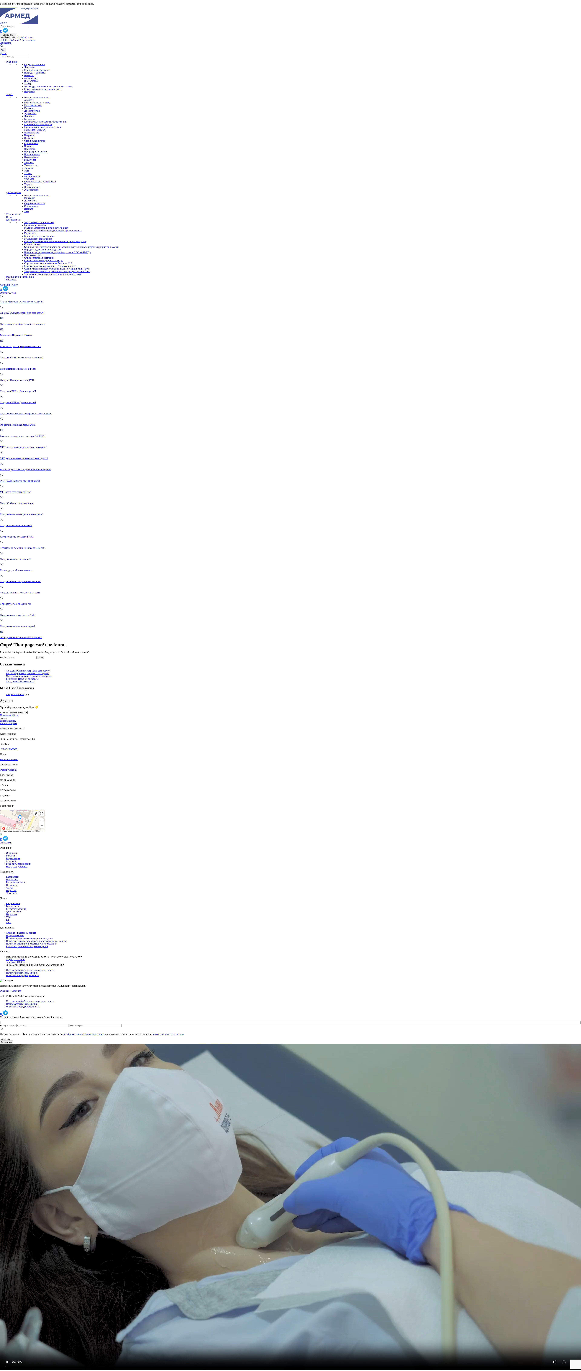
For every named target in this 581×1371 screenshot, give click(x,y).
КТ (7, 919)
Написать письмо (9, 759)
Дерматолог (30, 113)
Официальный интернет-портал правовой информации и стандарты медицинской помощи (71, 247)
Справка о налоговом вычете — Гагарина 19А (48, 263)
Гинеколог (29, 108)
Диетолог (29, 116)
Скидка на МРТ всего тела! (20, 681)
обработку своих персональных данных (84, 1034)
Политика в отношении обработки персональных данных (36, 941)
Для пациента (13, 219)
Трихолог (29, 168)
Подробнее (15, 991)
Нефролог (29, 138)
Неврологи (11, 885)
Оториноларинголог (34, 140)
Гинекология (12, 906)
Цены (9, 217)
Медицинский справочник (20, 277)
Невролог (29, 135)
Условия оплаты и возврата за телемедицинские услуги (53, 274)
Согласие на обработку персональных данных (30, 970)
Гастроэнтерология (16, 909)
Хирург (28, 184)
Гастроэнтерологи (15, 882)
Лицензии (29, 67)
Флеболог (29, 179)
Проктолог (29, 149)
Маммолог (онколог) (35, 130)
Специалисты (13, 214)
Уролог (28, 173)
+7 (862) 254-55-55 (9, 40)
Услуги (9, 94)
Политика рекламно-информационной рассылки (31, 943)
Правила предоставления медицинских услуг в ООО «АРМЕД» (57, 252)
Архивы (4, 712)
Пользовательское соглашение (21, 972)
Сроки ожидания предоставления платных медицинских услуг (56, 268)
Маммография (31, 132)
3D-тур (27, 83)
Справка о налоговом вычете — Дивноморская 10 (50, 266)
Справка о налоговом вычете (21, 932)
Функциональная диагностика (40, 181)
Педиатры (11, 890)
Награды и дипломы (34, 72)
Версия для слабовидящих (8, 36)
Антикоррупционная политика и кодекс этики (48, 86)
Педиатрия (11, 914)
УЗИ (26, 170)
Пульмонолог (31, 157)
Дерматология (13, 911)
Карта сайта (30, 233)
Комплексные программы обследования (45, 121)
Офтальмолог (31, 143)
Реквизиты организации (36, 70)
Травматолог (30, 165)
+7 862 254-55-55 (8, 749)
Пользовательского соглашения (167, 1034)
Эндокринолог (31, 187)
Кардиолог (29, 119)
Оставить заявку (8, 769)
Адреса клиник (27, 40)
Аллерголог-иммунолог (36, 97)
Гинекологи (12, 879)
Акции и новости (15, 694)
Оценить (4, 991)
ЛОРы (9, 887)
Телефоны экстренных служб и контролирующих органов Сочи (57, 271)
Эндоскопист (31, 189)
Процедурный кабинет (36, 151)
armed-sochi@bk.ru (15, 962)
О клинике (11, 61)
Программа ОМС (33, 255)
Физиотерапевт (32, 176)
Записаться (5, 42)
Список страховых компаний (39, 258)
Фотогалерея (30, 78)
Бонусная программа (35, 225)
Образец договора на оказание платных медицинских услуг (55, 241)
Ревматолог (30, 160)
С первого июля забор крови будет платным (29, 676)
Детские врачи (13, 192)
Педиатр (28, 146)
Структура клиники (34, 64)
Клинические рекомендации (39, 236)
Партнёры (29, 91)
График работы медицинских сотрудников (46, 228)
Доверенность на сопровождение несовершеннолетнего (53, 230)
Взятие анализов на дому (37, 102)
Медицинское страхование (38, 238)
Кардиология (13, 903)
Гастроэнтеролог (33, 105)
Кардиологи (12, 877)
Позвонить (6, 715)
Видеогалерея (31, 81)
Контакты (11, 279)
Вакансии (29, 75)
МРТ (8, 922)
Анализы (29, 100)
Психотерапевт (32, 154)
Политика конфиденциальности (22, 975)
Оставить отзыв (25, 37)
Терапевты (11, 893)
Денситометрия (32, 110)
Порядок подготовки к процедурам (42, 249)
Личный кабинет (9, 284)
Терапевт (29, 162)
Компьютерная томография (38, 124)
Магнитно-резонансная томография (42, 127)
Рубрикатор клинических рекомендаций (27, 946)
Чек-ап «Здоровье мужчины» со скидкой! (27, 673)
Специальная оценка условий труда (42, 89)
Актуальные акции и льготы (39, 222)
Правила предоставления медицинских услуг (29, 938)
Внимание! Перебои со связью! (22, 679)
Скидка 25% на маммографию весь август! (28, 670)
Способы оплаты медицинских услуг (43, 260)
